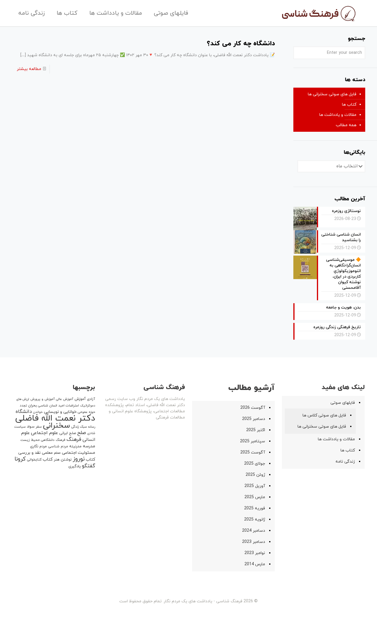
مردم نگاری (38, 446)
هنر (56, 459)
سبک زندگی (79, 426)
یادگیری (74, 466)
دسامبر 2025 (253, 419)
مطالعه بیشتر (29, 69)
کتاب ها (349, 104)
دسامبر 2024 (253, 530)
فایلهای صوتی (342, 403)
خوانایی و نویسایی (60, 412)
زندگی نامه (345, 461)
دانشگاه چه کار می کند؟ (241, 43)
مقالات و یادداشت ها (337, 115)
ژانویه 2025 (254, 519)
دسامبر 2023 (253, 542)
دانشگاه (24, 411)
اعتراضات (72, 405)
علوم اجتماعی (44, 433)
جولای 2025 (254, 463)
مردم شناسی (58, 446)
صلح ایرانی (67, 433)
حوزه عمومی (86, 412)
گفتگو (88, 466)
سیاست (20, 426)
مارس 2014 (254, 564)
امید (61, 405)
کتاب (48, 459)
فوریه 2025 (254, 508)
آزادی (91, 399)
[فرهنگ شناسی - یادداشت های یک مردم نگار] (318, 13)
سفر (39, 426)
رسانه (91, 427)
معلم (57, 453)
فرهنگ (74, 439)
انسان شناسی (47, 405)
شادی (91, 433)
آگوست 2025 (252, 452)
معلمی (47, 453)
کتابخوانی (34, 459)
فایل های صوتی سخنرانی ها (332, 94)
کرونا (20, 459)
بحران (32, 405)
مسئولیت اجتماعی (78, 453)
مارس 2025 (254, 497)
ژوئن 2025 (255, 475)
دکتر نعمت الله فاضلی (55, 418)
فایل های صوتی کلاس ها (324, 415)
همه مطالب (346, 125)
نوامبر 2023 (254, 553)
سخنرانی (56, 425)
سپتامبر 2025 (252, 441)
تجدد (23, 405)
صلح (81, 432)
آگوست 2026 (252, 408)
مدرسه (89, 446)
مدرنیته (75, 446)
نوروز (79, 459)
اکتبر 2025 (255, 430)
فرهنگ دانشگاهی (53, 440)
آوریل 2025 (254, 486)
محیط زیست (30, 440)
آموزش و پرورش (42, 399)
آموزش (80, 399)
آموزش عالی (64, 399)
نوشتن (66, 459)
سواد (30, 426)
